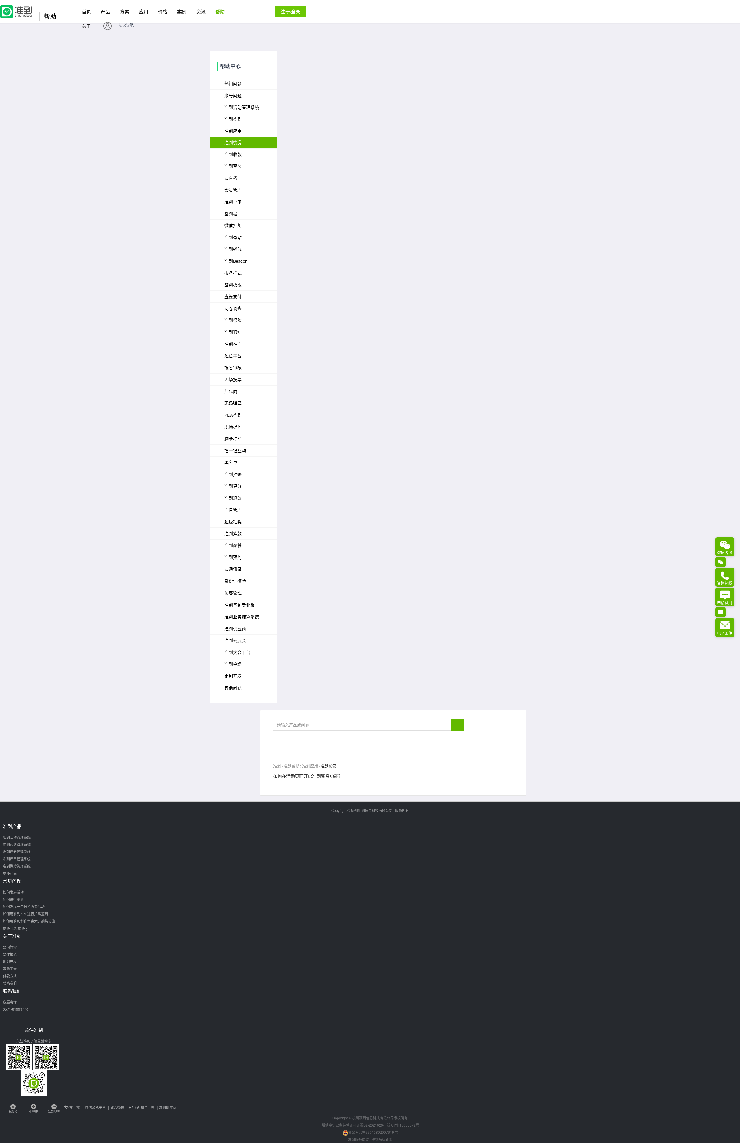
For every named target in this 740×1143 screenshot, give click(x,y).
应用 (143, 11)
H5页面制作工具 (141, 1107)
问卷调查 (233, 308)
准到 (277, 765)
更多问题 (10, 928)
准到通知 (233, 332)
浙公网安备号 (373, 1132)
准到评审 (233, 202)
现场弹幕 (233, 403)
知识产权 (10, 961)
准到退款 (233, 498)
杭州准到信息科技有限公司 (372, 810)
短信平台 (233, 356)
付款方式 (10, 975)
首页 (86, 11)
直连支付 (233, 296)
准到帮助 (292, 765)
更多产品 (10, 873)
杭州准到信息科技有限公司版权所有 (380, 1117)
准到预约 (233, 557)
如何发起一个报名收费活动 (24, 906)
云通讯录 (233, 569)
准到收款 (233, 154)
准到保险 (233, 320)
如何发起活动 (13, 892)
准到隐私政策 (381, 1139)
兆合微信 (117, 1107)
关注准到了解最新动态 (33, 1040)
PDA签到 (233, 415)
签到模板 (233, 284)
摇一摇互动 (235, 450)
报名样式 (233, 273)
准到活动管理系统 (17, 837)
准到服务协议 (358, 1139)
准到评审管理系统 (17, 858)
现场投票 (233, 379)
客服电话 (10, 1001)
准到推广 (233, 344)
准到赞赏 (233, 142)
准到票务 (233, 166)
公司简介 (10, 946)
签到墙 (230, 213)
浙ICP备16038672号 (403, 1124)
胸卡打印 (233, 439)
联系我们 (10, 983)
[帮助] (16, 8)
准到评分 (233, 486)
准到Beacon (235, 261)
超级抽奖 (233, 521)
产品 (105, 11)
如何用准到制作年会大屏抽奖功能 (29, 920)
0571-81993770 (15, 1009)
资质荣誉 (10, 968)
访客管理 (233, 593)
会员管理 (233, 190)
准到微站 (233, 237)
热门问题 (233, 83)
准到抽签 (233, 474)
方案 (124, 11)
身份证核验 (235, 581)
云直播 (230, 178)
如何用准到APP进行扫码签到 (25, 913)
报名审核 (233, 367)
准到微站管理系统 (17, 866)
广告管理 (233, 510)
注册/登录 (290, 11)
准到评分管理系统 (17, 851)
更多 (23, 928)
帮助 (220, 11)
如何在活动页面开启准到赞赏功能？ (308, 776)
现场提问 (233, 427)
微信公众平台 (95, 1107)
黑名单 (230, 462)
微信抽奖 (233, 225)
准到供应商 (167, 1107)
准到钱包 (233, 249)
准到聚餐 (233, 545)
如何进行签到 (13, 899)
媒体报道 (10, 954)
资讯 (201, 11)
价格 (162, 11)
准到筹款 (233, 533)
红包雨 (230, 391)
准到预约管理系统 (17, 844)
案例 (181, 11)
